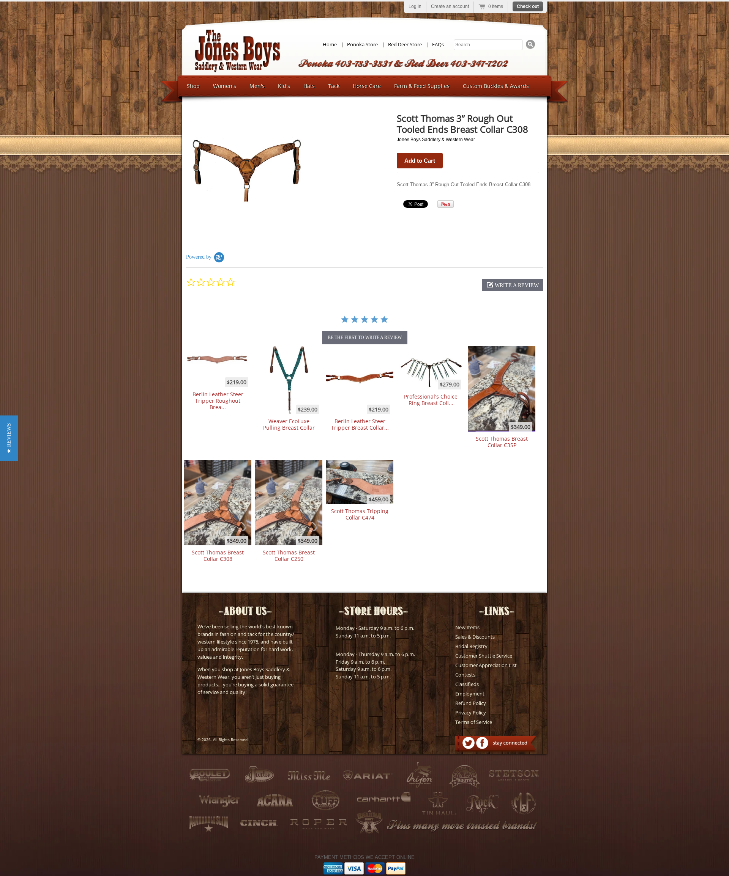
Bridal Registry (471, 646)
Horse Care (367, 85)
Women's (224, 85)
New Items (467, 627)
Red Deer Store (405, 44)
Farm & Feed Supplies (422, 85)
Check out (528, 6)
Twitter (468, 743)
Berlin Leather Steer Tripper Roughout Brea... (218, 401)
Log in (415, 6)
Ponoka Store (362, 44)
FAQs (438, 44)
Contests (465, 674)
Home (330, 44)
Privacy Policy (470, 712)
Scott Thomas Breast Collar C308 (218, 555)
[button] (512, 285)
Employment (469, 693)
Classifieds (467, 684)
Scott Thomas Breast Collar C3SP (502, 441)
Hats (309, 85)
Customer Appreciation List (486, 665)
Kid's (284, 85)
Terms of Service (473, 722)
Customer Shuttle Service (483, 655)
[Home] (237, 70)
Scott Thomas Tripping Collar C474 (359, 514)
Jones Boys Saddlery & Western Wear (436, 139)
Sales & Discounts (475, 636)
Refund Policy (470, 703)
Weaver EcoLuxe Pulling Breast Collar (289, 424)
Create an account (450, 6)
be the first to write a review (365, 337)
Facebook (482, 743)
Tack (333, 85)
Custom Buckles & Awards (496, 85)
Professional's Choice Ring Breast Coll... (431, 399)
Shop (193, 85)
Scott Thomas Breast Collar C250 (289, 555)
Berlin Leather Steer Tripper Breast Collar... (360, 424)
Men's (257, 85)
